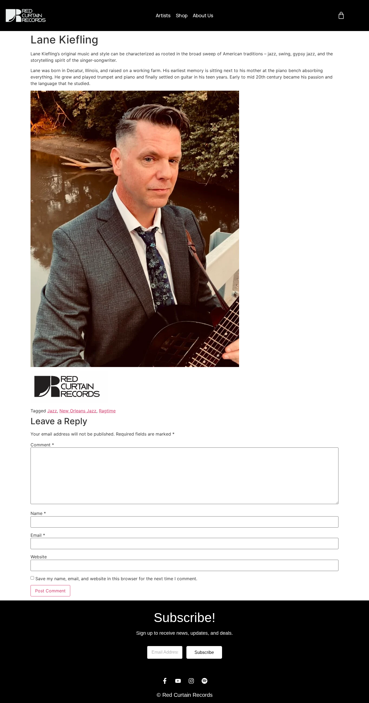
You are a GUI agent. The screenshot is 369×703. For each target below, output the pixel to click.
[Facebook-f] (165, 681)
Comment (42, 445)
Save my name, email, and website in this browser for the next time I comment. (116, 578)
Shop (181, 15)
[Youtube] (178, 681)
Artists (163, 15)
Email (38, 535)
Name (38, 513)
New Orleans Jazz (77, 410)
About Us (203, 15)
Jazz (52, 410)
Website (39, 557)
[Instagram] (191, 681)
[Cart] (341, 15)
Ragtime (107, 410)
